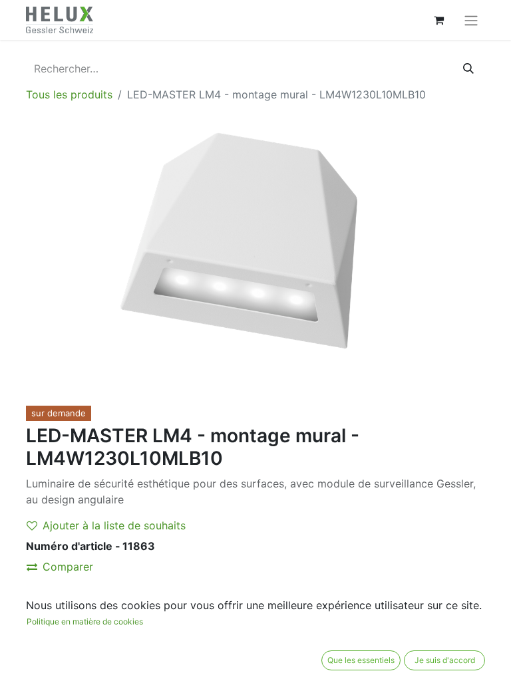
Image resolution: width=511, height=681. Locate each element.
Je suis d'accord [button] (445, 660)
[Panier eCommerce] (438, 20)
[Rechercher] (468, 68)
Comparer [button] (68, 566)
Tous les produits (69, 94)
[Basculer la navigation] (471, 20)
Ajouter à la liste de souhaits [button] (114, 525)
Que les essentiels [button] (361, 660)
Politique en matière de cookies (85, 621)
